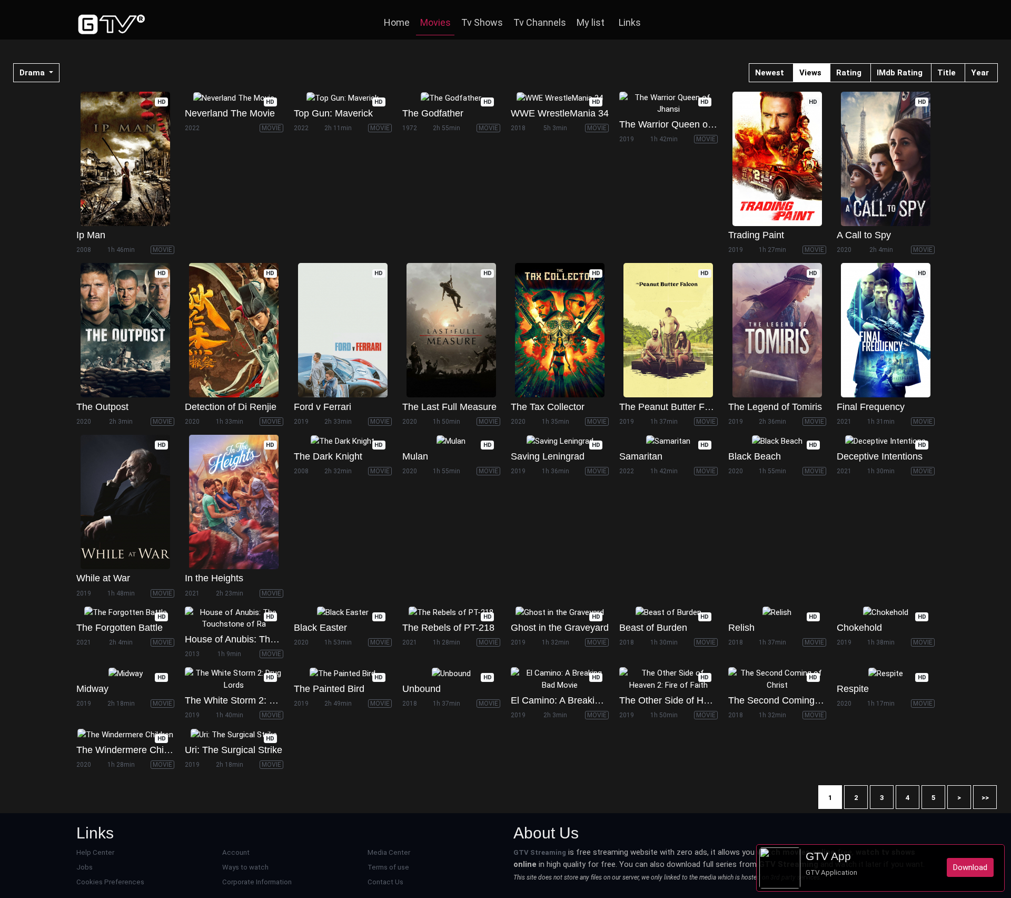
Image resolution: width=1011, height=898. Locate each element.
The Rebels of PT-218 (448, 627)
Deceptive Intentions (880, 456)
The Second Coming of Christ (790, 700)
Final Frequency (871, 407)
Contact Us (385, 882)
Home (397, 22)
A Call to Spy (864, 235)
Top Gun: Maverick (333, 113)
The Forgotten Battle (119, 627)
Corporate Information (257, 882)
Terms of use (388, 867)
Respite (853, 689)
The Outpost (102, 407)
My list (590, 22)
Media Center (389, 852)
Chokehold (859, 627)
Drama (33, 72)
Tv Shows (482, 22)
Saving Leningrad (547, 456)
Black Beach (754, 456)
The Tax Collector (547, 407)
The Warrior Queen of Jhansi (679, 124)
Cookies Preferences (110, 882)
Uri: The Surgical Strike (233, 750)
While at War (103, 578)
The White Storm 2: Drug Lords (250, 700)
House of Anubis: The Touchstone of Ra (268, 639)
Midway (92, 689)
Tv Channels (539, 22)
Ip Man (90, 235)
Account (236, 852)
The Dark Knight (328, 456)
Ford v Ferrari (322, 407)
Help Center (95, 852)
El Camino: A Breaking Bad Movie (581, 700)
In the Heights (214, 578)
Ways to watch (245, 867)
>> (985, 798)
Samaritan (640, 456)
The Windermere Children (130, 750)
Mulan (415, 456)
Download (970, 867)
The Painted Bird (329, 689)
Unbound (421, 689)
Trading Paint (756, 235)
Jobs (84, 867)
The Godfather (432, 113)
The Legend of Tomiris (775, 407)
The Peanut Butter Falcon (673, 407)
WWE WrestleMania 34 (560, 113)
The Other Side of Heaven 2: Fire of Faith (706, 700)
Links (630, 22)
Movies (435, 22)
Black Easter (320, 627)
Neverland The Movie (230, 113)
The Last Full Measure (449, 407)
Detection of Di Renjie (230, 407)
